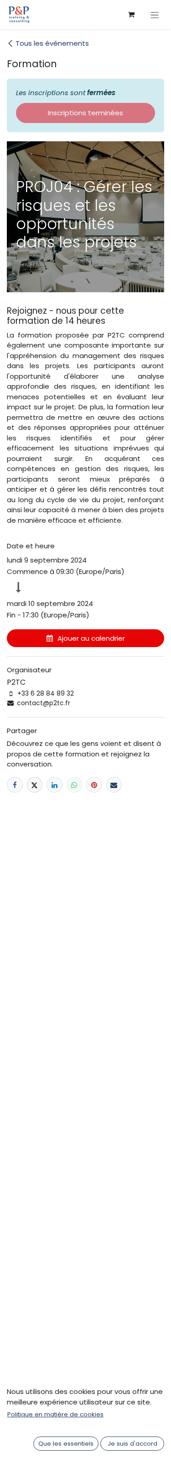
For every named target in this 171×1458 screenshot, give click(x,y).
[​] (15, 785)
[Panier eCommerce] (131, 14)
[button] (85, 638)
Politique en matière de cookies (55, 1414)
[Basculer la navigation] (155, 15)
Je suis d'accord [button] (132, 1443)
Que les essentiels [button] (65, 1443)
